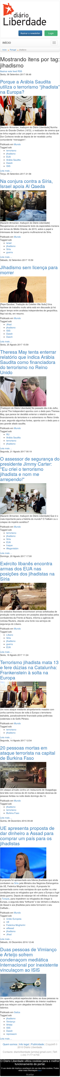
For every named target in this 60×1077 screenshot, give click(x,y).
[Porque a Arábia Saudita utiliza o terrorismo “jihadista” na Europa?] (23, 110)
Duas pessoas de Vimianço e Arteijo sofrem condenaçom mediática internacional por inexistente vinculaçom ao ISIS (29, 959)
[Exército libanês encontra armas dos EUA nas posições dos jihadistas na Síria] (23, 596)
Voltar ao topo (51, 1070)
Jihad (9, 324)
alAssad (10, 928)
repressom (11, 1033)
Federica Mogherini (15, 925)
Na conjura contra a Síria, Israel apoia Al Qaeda (26, 183)
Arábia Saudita (13, 159)
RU (7, 434)
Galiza (17, 1012)
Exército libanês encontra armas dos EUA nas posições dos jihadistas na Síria (27, 571)
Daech (9, 336)
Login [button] (51, 33)
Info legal (24, 1044)
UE (7, 921)
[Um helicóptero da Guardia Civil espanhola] (23, 984)
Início (6, 43)
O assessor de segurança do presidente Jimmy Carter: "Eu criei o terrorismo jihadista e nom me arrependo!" (30, 468)
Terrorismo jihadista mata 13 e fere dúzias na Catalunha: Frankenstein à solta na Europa (29, 670)
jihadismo (11, 153)
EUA (8, 156)
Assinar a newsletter (30, 33)
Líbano (9, 634)
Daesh (9, 162)
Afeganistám (12, 548)
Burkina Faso (12, 813)
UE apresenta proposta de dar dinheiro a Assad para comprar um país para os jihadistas (27, 836)
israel (9, 242)
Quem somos (10, 1044)
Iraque (9, 545)
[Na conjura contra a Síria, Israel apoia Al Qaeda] (23, 205)
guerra (9, 252)
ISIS (8, 166)
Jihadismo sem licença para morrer (29, 270)
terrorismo (11, 150)
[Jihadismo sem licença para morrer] (23, 289)
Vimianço (10, 1021)
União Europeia (13, 918)
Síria (8, 249)
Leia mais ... (6, 170)
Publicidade (37, 1044)
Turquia (5, 898)
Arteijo (9, 1024)
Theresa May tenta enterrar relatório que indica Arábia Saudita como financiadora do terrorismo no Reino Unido (28, 362)
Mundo (17, 144)
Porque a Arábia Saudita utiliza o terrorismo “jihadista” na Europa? (30, 86)
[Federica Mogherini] (23, 862)
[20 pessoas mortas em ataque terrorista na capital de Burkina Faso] (23, 774)
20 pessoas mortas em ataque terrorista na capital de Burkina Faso (27, 752)
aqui (40, 1070)
